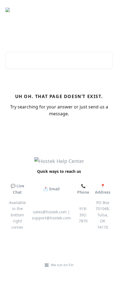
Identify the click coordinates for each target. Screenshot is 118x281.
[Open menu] (108, 10)
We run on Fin (62, 264)
